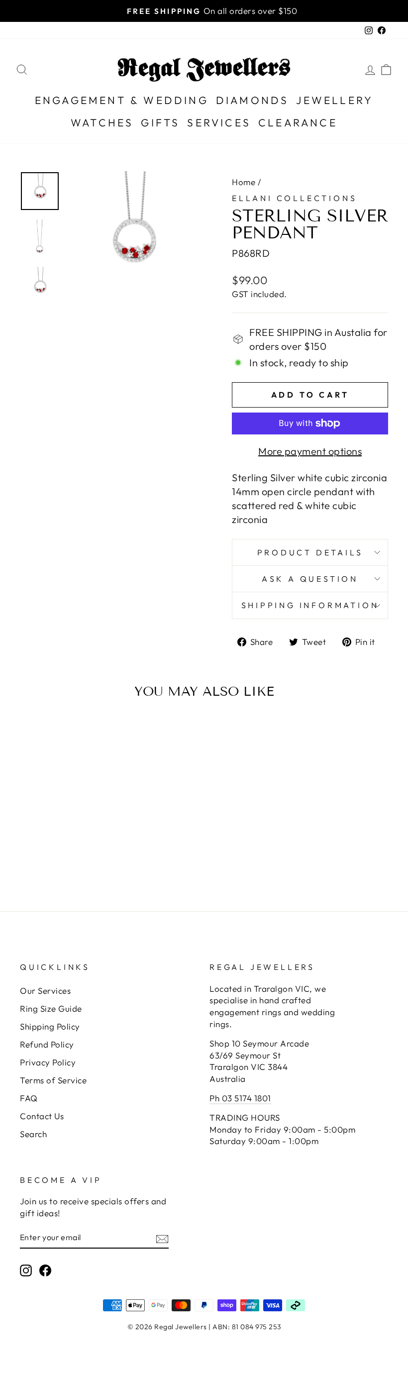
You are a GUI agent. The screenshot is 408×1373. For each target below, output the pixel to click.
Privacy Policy (48, 1062)
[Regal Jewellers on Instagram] (26, 1270)
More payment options (310, 451)
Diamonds (252, 100)
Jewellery (334, 100)
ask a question (310, 579)
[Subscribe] (162, 1238)
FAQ (29, 1098)
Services (219, 122)
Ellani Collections (294, 198)
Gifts (160, 122)
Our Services (45, 990)
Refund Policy (47, 1044)
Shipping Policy (50, 1026)
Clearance (297, 122)
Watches (102, 122)
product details (310, 552)
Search (33, 1134)
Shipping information (310, 605)
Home (243, 182)
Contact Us (42, 1116)
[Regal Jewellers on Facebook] (45, 1270)
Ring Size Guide (51, 1008)
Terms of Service (53, 1080)
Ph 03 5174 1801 (240, 1098)
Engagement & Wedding (121, 100)
